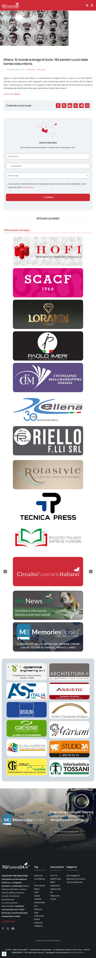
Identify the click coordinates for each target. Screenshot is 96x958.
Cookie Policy (55, 940)
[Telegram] (81, 105)
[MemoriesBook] (24, 820)
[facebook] (3, 928)
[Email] (87, 105)
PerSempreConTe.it (77, 952)
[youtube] (13, 928)
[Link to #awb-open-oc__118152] (87, 5)
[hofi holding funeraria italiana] (48, 237)
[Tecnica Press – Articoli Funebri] (48, 492)
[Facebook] (58, 105)
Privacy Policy (27, 187)
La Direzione (30, 69)
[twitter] (8, 928)
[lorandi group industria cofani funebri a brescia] (48, 300)
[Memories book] (72, 820)
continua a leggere (12, 94)
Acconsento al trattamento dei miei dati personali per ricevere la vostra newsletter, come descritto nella (47, 186)
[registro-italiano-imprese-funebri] (48, 524)
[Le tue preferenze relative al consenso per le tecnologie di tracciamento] (4, 954)
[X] (64, 105)
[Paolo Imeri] (48, 332)
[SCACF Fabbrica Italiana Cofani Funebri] (48, 269)
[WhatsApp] (75, 105)
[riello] (48, 427)
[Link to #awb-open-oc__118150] (92, 5)
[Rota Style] (48, 461)
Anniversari (41, 69)
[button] (5, 571)
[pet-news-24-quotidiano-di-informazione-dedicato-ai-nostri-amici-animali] (48, 591)
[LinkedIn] (70, 105)
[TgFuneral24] (10, 3)
